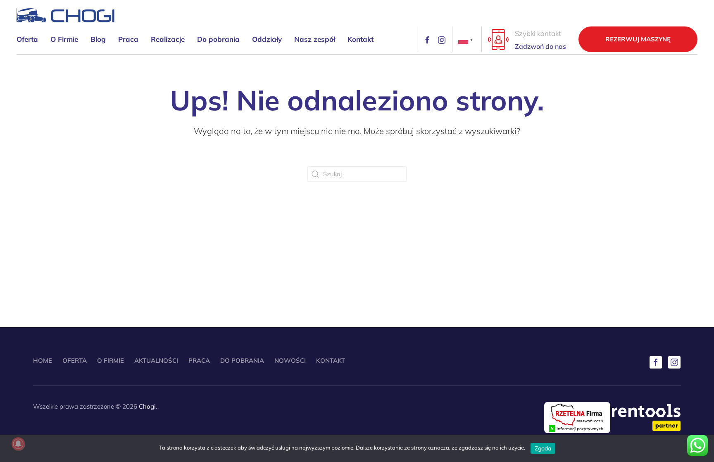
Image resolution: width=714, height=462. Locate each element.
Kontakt (360, 39)
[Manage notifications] (18, 443)
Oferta (74, 360)
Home (42, 360)
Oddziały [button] (267, 39)
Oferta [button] (27, 39)
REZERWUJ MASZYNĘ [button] (638, 39)
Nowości (290, 360)
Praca (128, 39)
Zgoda (543, 448)
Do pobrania (218, 39)
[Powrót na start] (66, 15)
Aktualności (156, 360)
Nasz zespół (314, 39)
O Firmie (64, 39)
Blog (98, 39)
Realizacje (168, 39)
